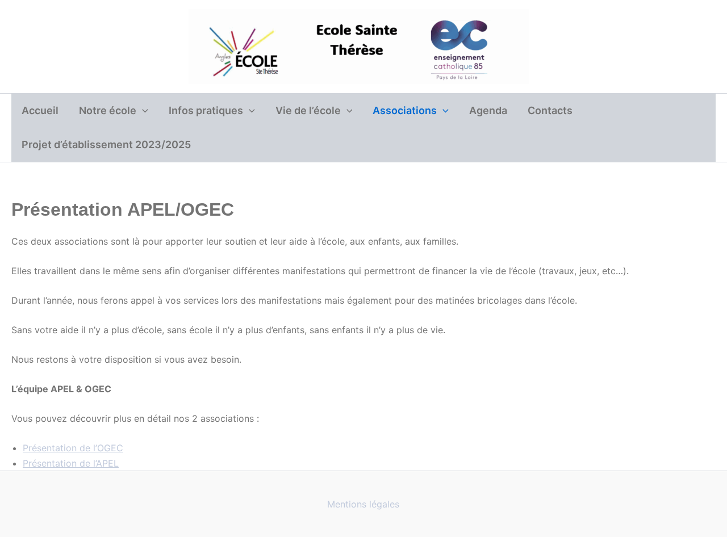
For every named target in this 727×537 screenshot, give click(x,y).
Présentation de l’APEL (71, 463)
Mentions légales (363, 504)
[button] (142, 111)
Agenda (488, 110)
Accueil (40, 110)
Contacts (550, 110)
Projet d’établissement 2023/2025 (106, 144)
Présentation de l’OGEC (73, 448)
